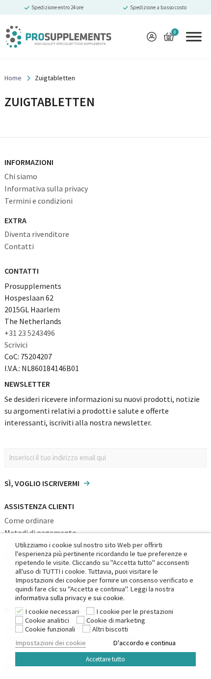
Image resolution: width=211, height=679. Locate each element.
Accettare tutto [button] (105, 659)
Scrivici (15, 345)
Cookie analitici (47, 620)
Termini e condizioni (38, 201)
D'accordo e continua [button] (144, 642)
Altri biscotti (110, 629)
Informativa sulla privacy (46, 188)
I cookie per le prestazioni (134, 611)
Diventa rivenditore (36, 234)
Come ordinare (29, 520)
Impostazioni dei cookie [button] (50, 642)
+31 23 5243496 (29, 333)
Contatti (19, 246)
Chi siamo (20, 176)
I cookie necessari (52, 611)
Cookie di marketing (115, 620)
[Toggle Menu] (194, 36)
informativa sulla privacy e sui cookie (69, 597)
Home (13, 77)
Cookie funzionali (50, 629)
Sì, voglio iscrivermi (41, 483)
